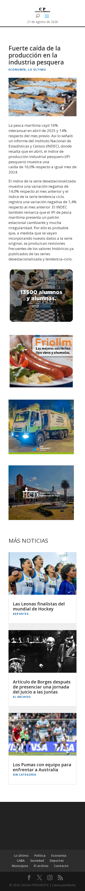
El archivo (22, 697)
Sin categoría (24, 775)
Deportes (21, 614)
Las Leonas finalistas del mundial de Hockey (39, 606)
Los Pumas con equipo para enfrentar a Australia (42, 767)
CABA (21, 860)
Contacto (61, 866)
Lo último (37, 69)
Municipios (20, 866)
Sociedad (37, 860)
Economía (17, 69)
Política (40, 855)
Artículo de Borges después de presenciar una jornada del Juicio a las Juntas (42, 687)
